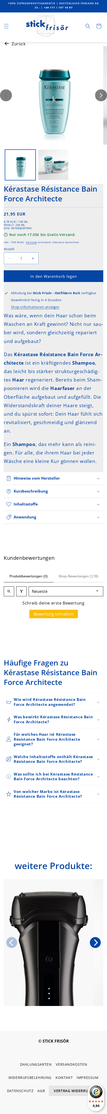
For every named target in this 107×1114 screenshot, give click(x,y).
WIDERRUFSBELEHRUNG (30, 1077)
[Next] (95, 942)
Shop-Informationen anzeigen (35, 307)
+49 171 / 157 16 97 (58, 7)
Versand (31, 242)
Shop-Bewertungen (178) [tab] (78, 576)
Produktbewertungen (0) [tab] (28, 576)
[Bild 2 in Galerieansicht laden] (53, 165)
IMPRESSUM (87, 1077)
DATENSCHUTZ (20, 1090)
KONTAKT (64, 1077)
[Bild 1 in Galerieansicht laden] (20, 165)
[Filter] (21, 591)
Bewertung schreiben (54, 614)
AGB (41, 1090)
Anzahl (9, 249)
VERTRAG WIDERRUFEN (74, 1090)
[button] (6, 26)
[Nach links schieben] (6, 95)
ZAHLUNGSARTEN (36, 1064)
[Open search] (9, 591)
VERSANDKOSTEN (71, 1064)
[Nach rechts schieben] (101, 95)
